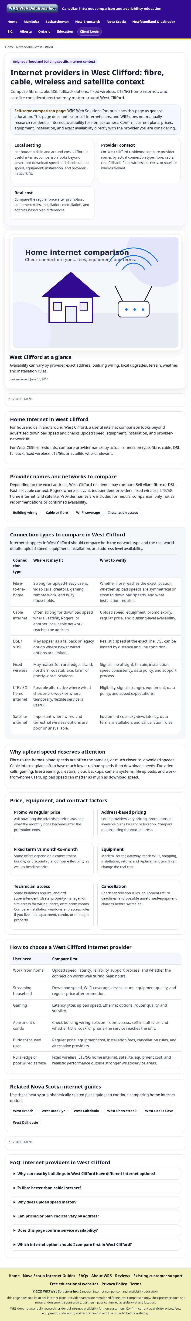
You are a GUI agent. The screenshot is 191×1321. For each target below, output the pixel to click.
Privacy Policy (114, 1283)
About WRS (101, 1275)
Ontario (44, 31)
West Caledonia (86, 1111)
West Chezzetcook (122, 1111)
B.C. (10, 31)
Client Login (89, 31)
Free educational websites (74, 1283)
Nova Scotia (116, 21)
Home (12, 21)
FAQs (83, 1275)
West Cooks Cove (159, 1111)
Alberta (26, 31)
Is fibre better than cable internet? (49, 1187)
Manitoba (31, 21)
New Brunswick (87, 21)
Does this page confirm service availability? (57, 1230)
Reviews (122, 1275)
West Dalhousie (25, 1122)
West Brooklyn (53, 1111)
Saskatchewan (57, 21)
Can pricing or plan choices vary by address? (58, 1216)
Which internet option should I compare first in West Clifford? (74, 1244)
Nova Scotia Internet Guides (49, 1275)
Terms (135, 1283)
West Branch (23, 1111)
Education (65, 31)
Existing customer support (158, 1275)
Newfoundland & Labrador (153, 21)
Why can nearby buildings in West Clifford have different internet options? (86, 1173)
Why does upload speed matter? (47, 1202)
